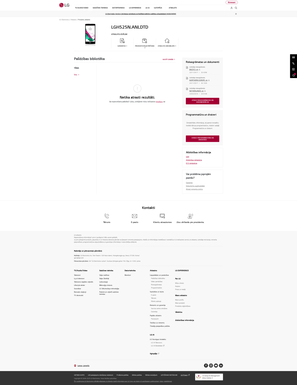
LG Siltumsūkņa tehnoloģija (109, 288)
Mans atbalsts (181, 295)
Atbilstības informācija (184, 320)
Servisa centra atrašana (159, 308)
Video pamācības (156, 281)
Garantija (189, 182)
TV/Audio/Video (80, 270)
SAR (187, 157)
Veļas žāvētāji (104, 278)
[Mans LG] (231, 8)
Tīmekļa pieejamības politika (160, 326)
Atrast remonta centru (194, 189)
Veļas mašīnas (104, 275)
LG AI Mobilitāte (156, 346)
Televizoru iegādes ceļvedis (83, 282)
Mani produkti (180, 303)
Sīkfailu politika (137, 375)
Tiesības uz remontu (157, 323)
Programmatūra (156, 288)
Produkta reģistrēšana (182, 306)
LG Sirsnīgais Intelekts (158, 339)
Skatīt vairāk (168, 59)
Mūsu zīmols (179, 283)
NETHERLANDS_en (196, 91)
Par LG (178, 278)
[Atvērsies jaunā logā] (206, 366)
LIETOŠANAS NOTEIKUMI (169, 375)
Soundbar (77, 288)
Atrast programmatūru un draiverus (203, 139)
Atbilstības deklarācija (194, 160)
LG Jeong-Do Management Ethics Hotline (211, 377)
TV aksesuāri (78, 295)
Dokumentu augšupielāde (195, 186)
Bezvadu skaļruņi (80, 292)
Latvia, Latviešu (83, 365)
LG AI (152, 335)
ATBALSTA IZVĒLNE (119, 34)
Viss (75, 75)
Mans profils (179, 300)
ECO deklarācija (191, 163)
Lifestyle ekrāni (79, 285)
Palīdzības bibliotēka (158, 278)
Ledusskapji (103, 282)
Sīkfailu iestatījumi (151, 375)
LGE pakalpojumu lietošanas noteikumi (100, 375)
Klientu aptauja (156, 301)
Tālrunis (153, 298)
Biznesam (231, 2)
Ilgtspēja (153, 353)
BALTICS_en (193, 69)
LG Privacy (184, 375)
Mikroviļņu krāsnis (105, 285)
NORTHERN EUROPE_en (198, 80)
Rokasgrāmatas (156, 284)
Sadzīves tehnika (106, 270)
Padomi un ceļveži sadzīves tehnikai (109, 293)
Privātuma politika (122, 375)
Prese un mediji (180, 289)
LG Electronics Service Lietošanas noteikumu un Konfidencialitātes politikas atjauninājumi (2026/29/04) (140, 14)
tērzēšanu (159, 102)
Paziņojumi (154, 319)
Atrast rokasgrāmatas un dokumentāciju (202, 101)
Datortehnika (130, 270)
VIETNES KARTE (79, 375)
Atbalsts (153, 270)
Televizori (77, 275)
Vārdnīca (178, 312)
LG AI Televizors (156, 342)
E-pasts (153, 295)
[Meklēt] (236, 8)
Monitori (128, 275)
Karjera (177, 286)
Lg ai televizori (79, 278)
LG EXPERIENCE (182, 270)
